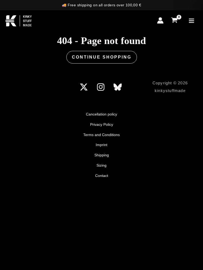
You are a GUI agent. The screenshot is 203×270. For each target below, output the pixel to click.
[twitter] (85, 87)
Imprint (101, 145)
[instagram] (101, 87)
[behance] (118, 87)
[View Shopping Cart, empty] (174, 21)
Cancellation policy (101, 114)
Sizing (101, 165)
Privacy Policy (101, 124)
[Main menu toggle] (191, 21)
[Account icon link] (160, 20)
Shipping (101, 155)
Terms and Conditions (101, 135)
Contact (101, 175)
